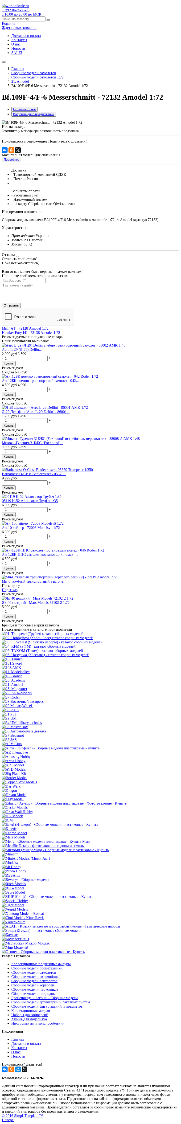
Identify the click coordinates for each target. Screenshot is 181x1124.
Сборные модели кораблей (32, 985)
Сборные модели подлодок (33, 994)
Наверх (8, 1120)
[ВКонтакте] (5, 150)
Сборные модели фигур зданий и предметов (47, 1006)
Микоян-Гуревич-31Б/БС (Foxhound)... (32, 443)
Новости (18, 48)
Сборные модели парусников (34, 989)
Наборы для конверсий (29, 1015)
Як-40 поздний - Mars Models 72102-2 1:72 (36, 603)
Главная (17, 69)
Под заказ (9, 590)
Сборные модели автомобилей (36, 977)
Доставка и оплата (26, 36)
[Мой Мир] (18, 1069)
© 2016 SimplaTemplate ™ (22, 1116)
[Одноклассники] (11, 150)
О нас (16, 44)
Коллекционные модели (30, 1011)
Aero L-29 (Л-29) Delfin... (22, 349)
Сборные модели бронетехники (36, 968)
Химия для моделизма (29, 1019)
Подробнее (11, 159)
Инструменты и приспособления (37, 1023)
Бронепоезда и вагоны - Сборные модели (44, 998)
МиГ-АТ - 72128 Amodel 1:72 (25, 328)
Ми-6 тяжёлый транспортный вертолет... (34, 581)
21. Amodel (20, 81)
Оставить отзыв (24, 109)
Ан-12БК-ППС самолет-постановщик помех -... (40, 554)
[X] (18, 150)
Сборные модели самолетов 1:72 (37, 77)
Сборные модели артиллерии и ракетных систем (50, 1002)
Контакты (19, 40)
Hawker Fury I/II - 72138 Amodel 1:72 (31, 333)
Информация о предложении (33, 114)
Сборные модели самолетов (33, 73)
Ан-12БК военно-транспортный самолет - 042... (40, 381)
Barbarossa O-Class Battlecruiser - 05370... (34, 474)
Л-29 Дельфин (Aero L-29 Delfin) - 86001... (36, 412)
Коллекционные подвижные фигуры (41, 964)
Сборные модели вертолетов (34, 981)
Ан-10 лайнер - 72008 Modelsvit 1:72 (31, 528)
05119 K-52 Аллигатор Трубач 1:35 (30, 501)
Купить (9, 363)
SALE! (16, 53)
